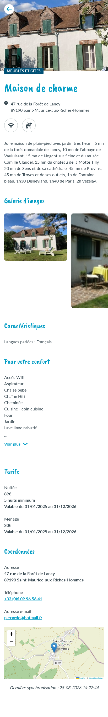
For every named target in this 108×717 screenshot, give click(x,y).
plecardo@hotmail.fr (23, 617)
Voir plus (12, 443)
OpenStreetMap (95, 677)
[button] (54, 647)
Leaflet (82, 677)
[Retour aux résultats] (9, 9)
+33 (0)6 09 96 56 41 (23, 598)
